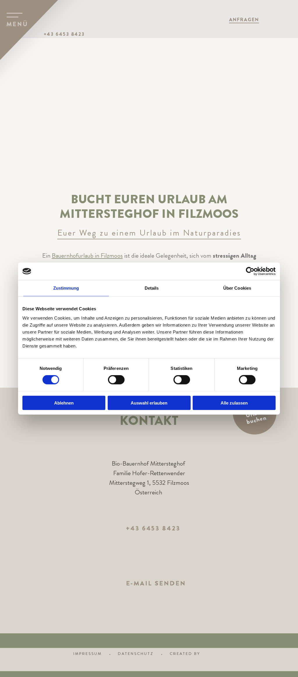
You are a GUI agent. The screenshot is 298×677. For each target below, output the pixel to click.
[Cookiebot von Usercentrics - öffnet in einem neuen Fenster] (250, 271)
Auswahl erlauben (149, 402)
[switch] (116, 379)
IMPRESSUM (87, 653)
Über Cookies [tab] (237, 288)
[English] (274, 19)
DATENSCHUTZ (136, 653)
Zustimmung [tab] (66, 288)
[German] (288, 19)
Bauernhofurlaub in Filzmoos (87, 255)
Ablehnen (64, 402)
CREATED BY (186, 653)
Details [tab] (152, 288)
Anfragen (244, 19)
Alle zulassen (234, 402)
